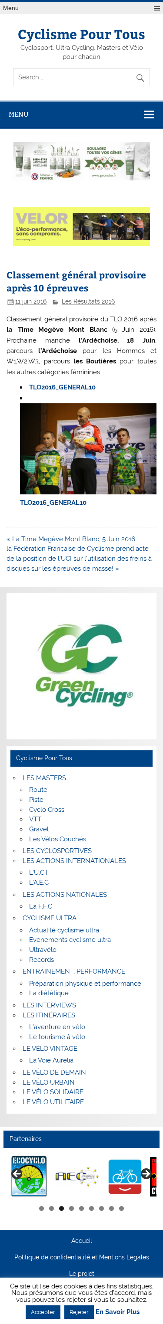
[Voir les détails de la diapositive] (29, 1177)
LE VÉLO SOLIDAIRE (53, 1092)
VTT (35, 819)
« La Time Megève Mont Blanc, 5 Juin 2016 (71, 539)
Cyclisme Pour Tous (81, 33)
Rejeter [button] (79, 1312)
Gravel (39, 829)
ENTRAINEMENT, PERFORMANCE (74, 971)
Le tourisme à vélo (57, 1037)
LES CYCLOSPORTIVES (57, 851)
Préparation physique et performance (85, 983)
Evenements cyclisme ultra (70, 940)
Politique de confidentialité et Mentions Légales (81, 1258)
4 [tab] (71, 1208)
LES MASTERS (44, 778)
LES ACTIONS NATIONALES (65, 895)
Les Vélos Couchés (57, 839)
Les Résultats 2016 (88, 301)
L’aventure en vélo (57, 1027)
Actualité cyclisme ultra (64, 930)
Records (41, 960)
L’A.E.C (39, 882)
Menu (11, 8)
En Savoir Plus (118, 1312)
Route (38, 790)
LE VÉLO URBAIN (49, 1082)
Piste (36, 800)
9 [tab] (121, 1208)
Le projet (81, 1274)
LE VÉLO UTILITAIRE (53, 1102)
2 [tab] (51, 1208)
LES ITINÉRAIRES (49, 1015)
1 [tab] (41, 1208)
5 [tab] (81, 1208)
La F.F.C (40, 906)
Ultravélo (43, 950)
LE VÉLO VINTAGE (50, 1049)
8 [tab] (111, 1208)
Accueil (81, 1241)
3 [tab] (61, 1208)
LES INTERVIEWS (49, 1005)
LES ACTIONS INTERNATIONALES (74, 861)
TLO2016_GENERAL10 (62, 387)
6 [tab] (91, 1208)
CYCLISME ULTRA (50, 918)
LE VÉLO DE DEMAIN (54, 1072)
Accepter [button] (43, 1312)
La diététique (49, 993)
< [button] (17, 1174)
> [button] (145, 1174)
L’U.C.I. (39, 872)
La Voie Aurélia (51, 1060)
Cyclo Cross (46, 810)
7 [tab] (101, 1208)
